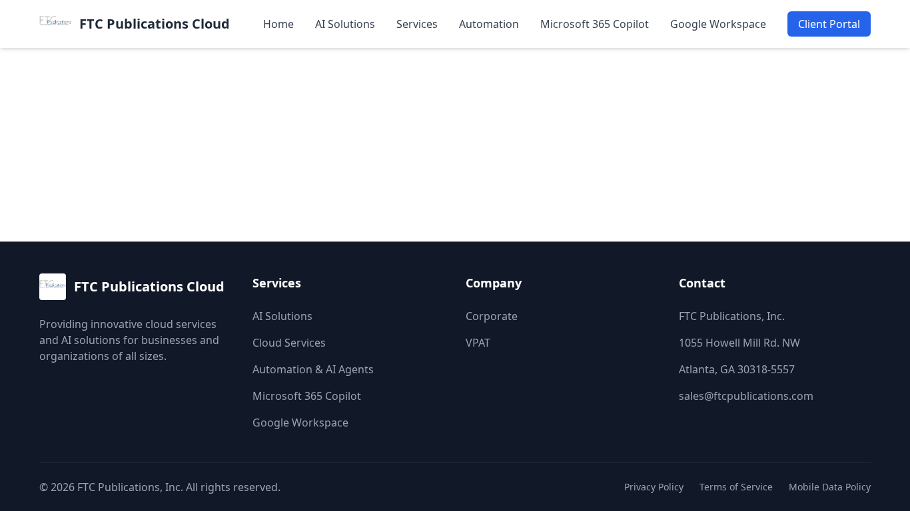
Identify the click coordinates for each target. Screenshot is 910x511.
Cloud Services (289, 342)
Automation (489, 24)
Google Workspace (718, 24)
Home (278, 24)
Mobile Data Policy (830, 486)
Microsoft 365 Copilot (594, 24)
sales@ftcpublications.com (746, 396)
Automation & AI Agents (313, 369)
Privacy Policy (653, 486)
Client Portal (829, 24)
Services (417, 24)
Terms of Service (736, 486)
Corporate (492, 316)
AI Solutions (345, 24)
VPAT (478, 342)
